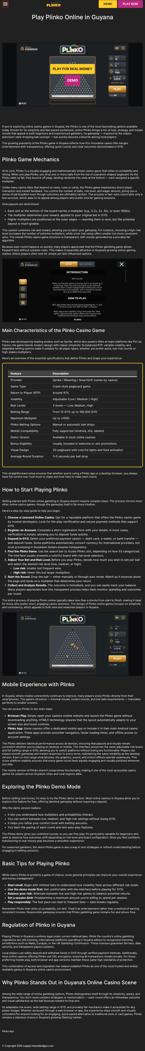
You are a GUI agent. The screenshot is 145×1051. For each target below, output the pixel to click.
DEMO (108, 3)
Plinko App (8, 1031)
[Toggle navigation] (5, 4)
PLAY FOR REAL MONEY (72, 69)
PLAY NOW (130, 3)
